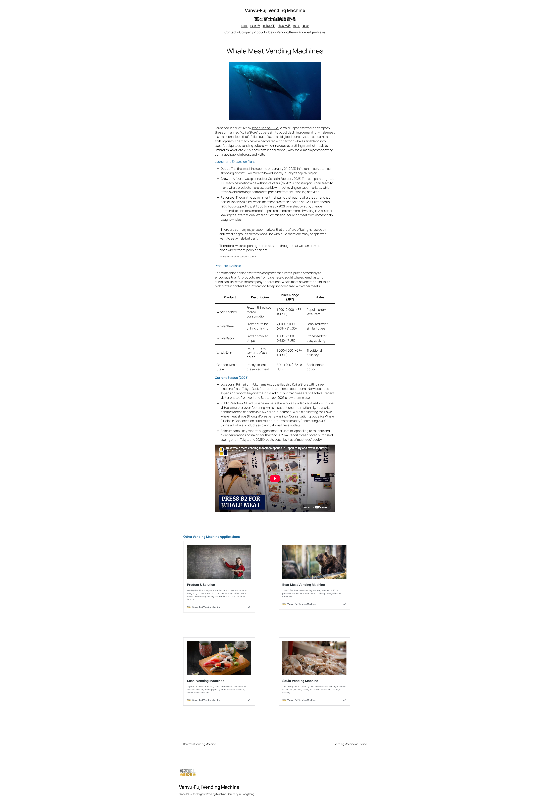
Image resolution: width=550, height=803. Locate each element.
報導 (296, 26)
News (321, 32)
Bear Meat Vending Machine (199, 744)
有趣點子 (269, 26)
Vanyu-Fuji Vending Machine (275, 10)
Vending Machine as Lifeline (351, 744)
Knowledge (306, 32)
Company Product (252, 32)
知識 (305, 26)
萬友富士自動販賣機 (274, 19)
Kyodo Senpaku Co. (265, 128)
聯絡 (244, 26)
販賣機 (255, 26)
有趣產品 (284, 26)
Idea (271, 32)
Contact (230, 32)
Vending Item (286, 32)
